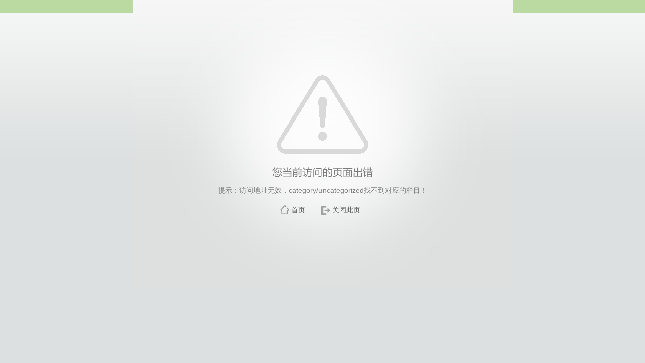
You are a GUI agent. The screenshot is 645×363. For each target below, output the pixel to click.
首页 (298, 210)
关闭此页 (346, 210)
